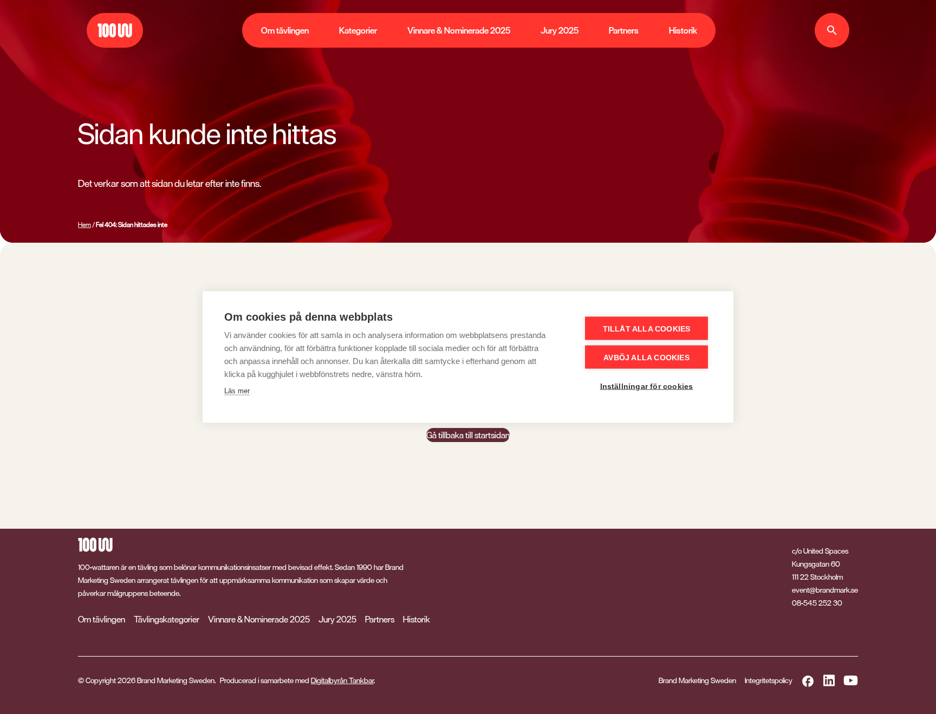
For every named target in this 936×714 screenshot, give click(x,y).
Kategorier (358, 30)
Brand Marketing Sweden (697, 680)
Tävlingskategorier (166, 619)
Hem (84, 224)
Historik (683, 30)
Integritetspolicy (768, 680)
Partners (624, 30)
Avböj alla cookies (646, 357)
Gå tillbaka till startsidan (468, 435)
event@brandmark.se (825, 590)
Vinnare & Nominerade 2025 (458, 30)
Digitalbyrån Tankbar (342, 680)
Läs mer (237, 391)
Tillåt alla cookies (647, 328)
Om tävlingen (285, 30)
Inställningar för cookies (646, 386)
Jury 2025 (559, 30)
